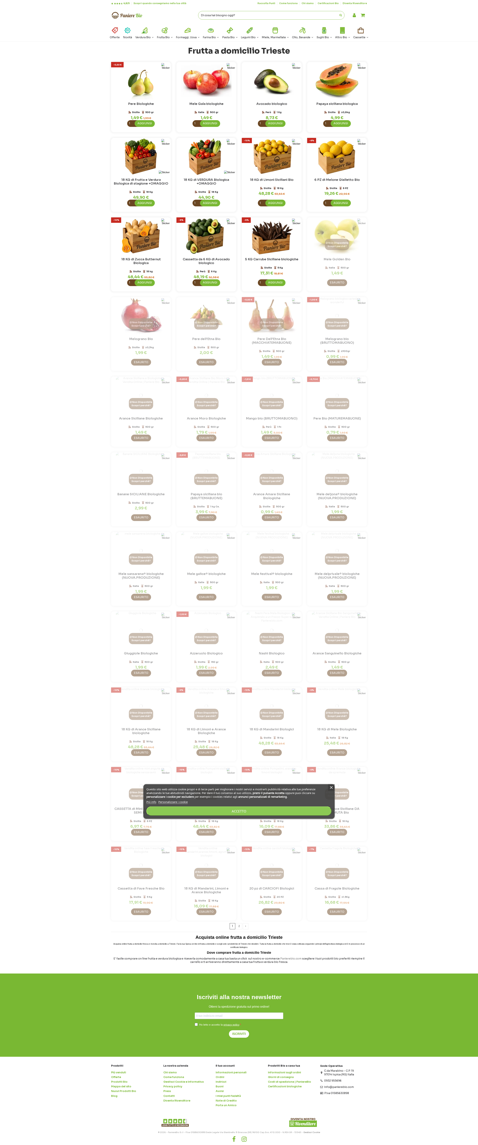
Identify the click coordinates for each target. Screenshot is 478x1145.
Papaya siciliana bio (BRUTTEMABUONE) (206, 496)
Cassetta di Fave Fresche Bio (141, 888)
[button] (342, 33)
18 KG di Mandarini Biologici (272, 729)
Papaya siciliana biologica (337, 104)
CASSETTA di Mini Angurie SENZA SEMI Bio (141, 811)
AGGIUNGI (144, 123)
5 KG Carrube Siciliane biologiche (271, 259)
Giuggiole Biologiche (141, 653)
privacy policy (231, 1024)
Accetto (239, 811)
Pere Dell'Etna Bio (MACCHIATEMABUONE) (271, 341)
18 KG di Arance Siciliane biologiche (141, 731)
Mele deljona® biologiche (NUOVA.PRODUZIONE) (337, 496)
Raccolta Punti (266, 3)
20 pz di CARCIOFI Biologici (271, 888)
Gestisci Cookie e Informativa (183, 1081)
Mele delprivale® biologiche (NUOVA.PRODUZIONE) (337, 576)
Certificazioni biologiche (285, 1086)
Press (167, 1091)
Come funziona (288, 3)
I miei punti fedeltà (228, 1096)
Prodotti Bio (119, 1081)
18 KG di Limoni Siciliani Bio (272, 180)
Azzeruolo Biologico (206, 653)
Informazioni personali (231, 1072)
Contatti (169, 1096)
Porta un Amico (226, 1105)
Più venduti (118, 1072)
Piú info (151, 802)
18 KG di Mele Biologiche (337, 729)
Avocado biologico (271, 104)
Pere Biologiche (141, 104)
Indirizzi (221, 1081)
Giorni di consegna (281, 1077)
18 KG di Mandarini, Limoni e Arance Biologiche (206, 890)
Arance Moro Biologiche (206, 418)
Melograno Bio (141, 339)
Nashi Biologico (272, 653)
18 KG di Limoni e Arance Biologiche (206, 731)
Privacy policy (172, 1086)
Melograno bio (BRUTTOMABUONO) (337, 341)
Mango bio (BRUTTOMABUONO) (271, 418)
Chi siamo (308, 3)
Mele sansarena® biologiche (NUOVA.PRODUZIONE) (141, 576)
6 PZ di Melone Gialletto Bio (337, 180)
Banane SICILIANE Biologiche (141, 494)
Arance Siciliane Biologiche (141, 418)
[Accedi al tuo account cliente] (354, 15)
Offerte (116, 1077)
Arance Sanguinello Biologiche (337, 653)
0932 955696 (333, 1080)
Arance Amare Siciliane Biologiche (271, 496)
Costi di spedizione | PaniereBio (289, 1081)
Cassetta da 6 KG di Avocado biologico (206, 261)
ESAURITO (337, 282)
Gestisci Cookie (311, 1132)
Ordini (220, 1077)
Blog (114, 1096)
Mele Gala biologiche (206, 104)
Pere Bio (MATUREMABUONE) (337, 418)
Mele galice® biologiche (206, 574)
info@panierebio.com (339, 1087)
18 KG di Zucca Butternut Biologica (141, 261)
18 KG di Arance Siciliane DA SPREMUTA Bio (337, 811)
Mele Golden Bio (337, 259)
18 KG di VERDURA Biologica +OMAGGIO (206, 181)
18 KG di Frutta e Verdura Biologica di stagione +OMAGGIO (141, 181)
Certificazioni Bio (328, 3)
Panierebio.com (291, 958)
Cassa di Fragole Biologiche (337, 888)
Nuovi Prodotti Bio (123, 1091)
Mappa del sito (121, 1086)
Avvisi (220, 1091)
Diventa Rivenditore (355, 3)
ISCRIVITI (239, 1033)
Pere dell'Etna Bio (206, 339)
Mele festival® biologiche (271, 574)
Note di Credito (226, 1100)
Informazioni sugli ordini (284, 1072)
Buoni (220, 1086)
